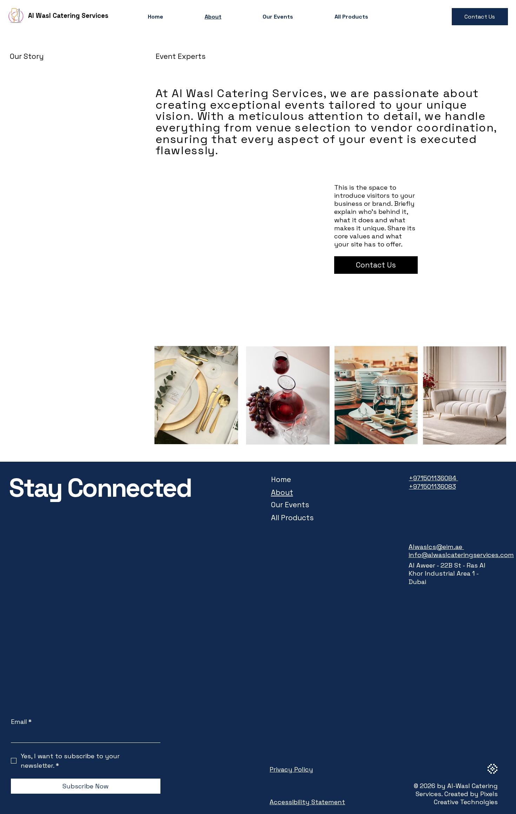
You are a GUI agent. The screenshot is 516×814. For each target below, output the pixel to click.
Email (21, 722)
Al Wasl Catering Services (68, 16)
